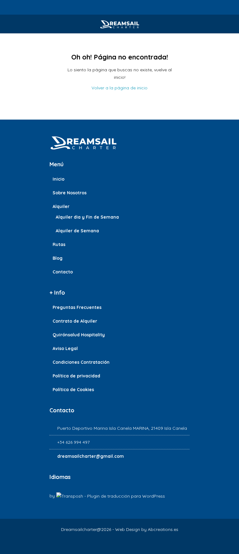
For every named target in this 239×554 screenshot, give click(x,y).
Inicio (58, 179)
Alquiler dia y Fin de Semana (87, 217)
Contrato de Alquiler (75, 321)
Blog (58, 258)
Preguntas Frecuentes (77, 307)
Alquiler (61, 206)
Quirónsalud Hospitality (79, 335)
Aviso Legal (65, 348)
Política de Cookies (73, 389)
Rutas (59, 244)
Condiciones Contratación (81, 362)
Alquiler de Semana (77, 231)
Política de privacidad (76, 376)
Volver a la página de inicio (119, 88)
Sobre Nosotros (70, 193)
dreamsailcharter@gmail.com (90, 456)
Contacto (63, 272)
